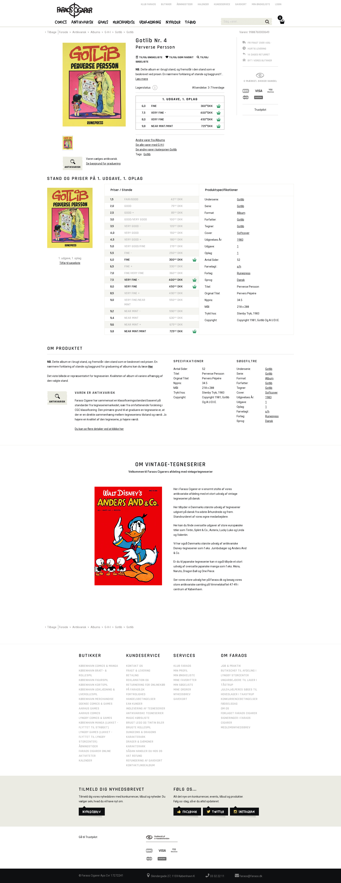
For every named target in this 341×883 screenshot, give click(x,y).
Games (103, 22)
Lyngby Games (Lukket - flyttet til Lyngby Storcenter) (95, 737)
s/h (239, 266)
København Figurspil (93, 680)
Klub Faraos (148, 4)
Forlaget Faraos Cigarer (239, 713)
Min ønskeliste (261, 4)
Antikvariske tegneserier (145, 713)
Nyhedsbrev (181, 694)
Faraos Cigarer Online (95, 751)
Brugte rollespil (138, 727)
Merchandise (124, 22)
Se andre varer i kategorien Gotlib (156, 149)
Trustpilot (260, 109)
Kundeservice (222, 4)
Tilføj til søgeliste (69, 263)
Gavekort (241, 4)
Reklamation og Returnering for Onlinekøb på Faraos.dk (145, 685)
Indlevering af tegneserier (145, 708)
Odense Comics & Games (95, 704)
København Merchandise (96, 699)
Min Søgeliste (183, 685)
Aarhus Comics (89, 713)
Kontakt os (134, 666)
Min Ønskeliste (184, 675)
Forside (63, 32)
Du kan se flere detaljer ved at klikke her (99, 428)
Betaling (132, 675)
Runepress (243, 273)
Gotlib (118, 32)
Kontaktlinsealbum (140, 765)
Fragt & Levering (138, 671)
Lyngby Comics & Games (95, 718)
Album (241, 212)
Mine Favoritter (185, 680)
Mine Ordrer (182, 690)
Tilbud (190, 22)
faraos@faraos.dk (250, 876)
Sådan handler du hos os (144, 751)
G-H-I (108, 32)
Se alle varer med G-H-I (150, 144)
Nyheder (173, 22)
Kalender (203, 4)
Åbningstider (185, 4)
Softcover (243, 233)
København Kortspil (93, 685)
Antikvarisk (79, 32)
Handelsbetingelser (141, 699)
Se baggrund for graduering (103, 163)
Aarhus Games (89, 708)
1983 (240, 239)
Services (184, 656)
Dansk (241, 280)
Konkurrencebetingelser (239, 699)
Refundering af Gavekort (144, 761)
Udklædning (150, 22)
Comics (61, 22)
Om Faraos (234, 656)
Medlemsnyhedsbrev (235, 727)
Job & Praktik (231, 666)
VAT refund (134, 756)
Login (278, 4)
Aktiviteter (87, 756)
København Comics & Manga (98, 666)
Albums (95, 32)
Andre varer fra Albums (150, 140)
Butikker (166, 4)
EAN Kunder (134, 704)
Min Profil (180, 671)
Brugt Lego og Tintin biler (145, 723)
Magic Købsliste (138, 718)
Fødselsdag (229, 704)
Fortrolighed (135, 694)
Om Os (225, 708)
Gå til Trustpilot (88, 837)
